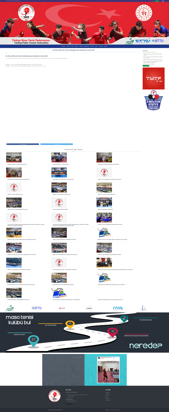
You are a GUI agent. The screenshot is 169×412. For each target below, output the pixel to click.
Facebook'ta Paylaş (23, 144)
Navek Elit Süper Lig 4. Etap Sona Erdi (61, 164)
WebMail (157, 1)
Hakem (96, 46)
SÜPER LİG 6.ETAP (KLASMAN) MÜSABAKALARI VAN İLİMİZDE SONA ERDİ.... (22, 239)
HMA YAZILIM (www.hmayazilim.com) (115, 409)
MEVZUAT (107, 395)
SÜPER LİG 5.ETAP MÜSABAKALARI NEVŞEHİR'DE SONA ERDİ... (64, 239)
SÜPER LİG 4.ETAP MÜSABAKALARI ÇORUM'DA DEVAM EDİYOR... (65, 254)
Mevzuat (81, 46)
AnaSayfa (63, 46)
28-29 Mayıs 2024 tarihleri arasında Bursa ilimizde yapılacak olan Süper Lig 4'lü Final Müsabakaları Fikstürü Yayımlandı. (26, 225)
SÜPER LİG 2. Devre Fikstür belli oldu (15, 194)
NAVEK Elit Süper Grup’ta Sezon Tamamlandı (17, 164)
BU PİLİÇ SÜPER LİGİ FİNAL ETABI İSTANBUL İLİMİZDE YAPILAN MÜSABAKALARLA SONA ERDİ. (115, 269)
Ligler (72, 46)
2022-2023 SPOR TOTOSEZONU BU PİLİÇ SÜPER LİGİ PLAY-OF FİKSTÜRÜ (111, 284)
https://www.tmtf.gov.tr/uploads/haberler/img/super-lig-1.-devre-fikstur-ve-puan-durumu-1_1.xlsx (28, 65)
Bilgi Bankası (86, 46)
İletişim (105, 46)
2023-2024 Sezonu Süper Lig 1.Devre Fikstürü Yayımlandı (64, 269)
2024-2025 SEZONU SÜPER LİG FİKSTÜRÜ (60, 209)
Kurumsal (68, 46)
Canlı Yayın (101, 46)
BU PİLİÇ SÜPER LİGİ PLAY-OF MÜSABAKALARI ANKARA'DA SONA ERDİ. (21, 284)
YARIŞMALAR (107, 398)
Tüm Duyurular (146, 65)
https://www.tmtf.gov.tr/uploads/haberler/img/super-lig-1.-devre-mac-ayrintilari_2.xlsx (26, 64)
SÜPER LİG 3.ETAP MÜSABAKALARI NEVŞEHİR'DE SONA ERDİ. (109, 254)
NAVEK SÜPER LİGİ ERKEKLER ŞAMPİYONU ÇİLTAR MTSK (108, 164)
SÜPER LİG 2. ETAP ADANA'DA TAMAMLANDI (106, 194)
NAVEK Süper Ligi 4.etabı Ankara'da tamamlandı (63, 179)
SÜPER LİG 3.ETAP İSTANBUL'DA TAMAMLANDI (61, 194)
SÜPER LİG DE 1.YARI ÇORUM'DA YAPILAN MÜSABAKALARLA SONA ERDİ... (22, 254)
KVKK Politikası (107, 400)
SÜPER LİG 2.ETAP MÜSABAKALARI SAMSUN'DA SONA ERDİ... (19, 269)
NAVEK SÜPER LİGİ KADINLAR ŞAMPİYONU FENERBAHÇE (18, 179)
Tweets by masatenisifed (77, 357)
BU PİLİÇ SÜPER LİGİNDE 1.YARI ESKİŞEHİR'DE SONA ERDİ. (18, 299)
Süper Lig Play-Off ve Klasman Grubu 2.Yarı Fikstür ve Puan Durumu (112, 239)
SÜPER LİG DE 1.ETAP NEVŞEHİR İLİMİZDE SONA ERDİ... (18, 209)
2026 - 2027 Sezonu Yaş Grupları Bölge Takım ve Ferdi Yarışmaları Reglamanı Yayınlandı (152, 62)
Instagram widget (109, 382)
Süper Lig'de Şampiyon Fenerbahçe (105, 209)
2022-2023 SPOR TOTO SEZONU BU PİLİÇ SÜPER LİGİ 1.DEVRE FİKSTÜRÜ (66, 299)
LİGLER (106, 397)
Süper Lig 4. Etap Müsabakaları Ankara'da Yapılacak (109, 179)
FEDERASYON (107, 393)
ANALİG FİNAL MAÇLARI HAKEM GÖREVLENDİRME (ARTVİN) (152, 54)
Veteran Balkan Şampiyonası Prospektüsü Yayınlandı (152, 59)
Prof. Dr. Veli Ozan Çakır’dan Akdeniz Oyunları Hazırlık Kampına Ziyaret (152, 57)
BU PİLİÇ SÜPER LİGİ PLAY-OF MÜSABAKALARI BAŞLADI (63, 284)
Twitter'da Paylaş (57, 144)
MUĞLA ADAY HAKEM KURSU (148, 64)
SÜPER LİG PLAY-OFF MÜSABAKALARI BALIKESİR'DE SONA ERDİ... (110, 224)
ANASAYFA (107, 392)
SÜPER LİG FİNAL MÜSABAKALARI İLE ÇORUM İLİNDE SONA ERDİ (110, 299)
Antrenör (92, 46)
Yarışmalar (77, 46)
